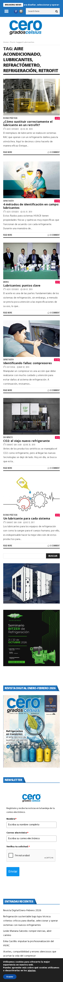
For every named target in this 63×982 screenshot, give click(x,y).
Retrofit (48, 70)
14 (58, 201)
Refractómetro (21, 65)
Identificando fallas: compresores (27, 363)
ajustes (32, 970)
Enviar (12, 871)
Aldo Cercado (13, 129)
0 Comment (55, 152)
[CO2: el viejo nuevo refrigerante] (31, 416)
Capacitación (8, 201)
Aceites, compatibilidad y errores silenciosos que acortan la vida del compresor (29, 954)
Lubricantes (17, 59)
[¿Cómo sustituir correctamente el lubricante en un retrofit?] (31, 97)
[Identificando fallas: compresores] (31, 338)
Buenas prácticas (10, 118)
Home (6, 42)
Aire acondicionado (21, 51)
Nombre (11, 819)
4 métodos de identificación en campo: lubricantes (31, 206)
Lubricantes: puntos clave (21, 285)
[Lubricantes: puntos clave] (31, 261)
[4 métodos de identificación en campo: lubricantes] (31, 179)
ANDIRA (6, 282)
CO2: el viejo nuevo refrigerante (26, 441)
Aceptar (9, 976)
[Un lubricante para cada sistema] (31, 494)
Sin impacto (8, 437)
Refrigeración (19, 70)
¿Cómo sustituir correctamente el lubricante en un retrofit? (27, 123)
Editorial (11, 367)
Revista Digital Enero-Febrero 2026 (22, 910)
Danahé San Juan (14, 444)
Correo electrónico (17, 833)
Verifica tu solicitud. (18, 847)
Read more (7, 152)
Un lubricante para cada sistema (26, 518)
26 (58, 359)
